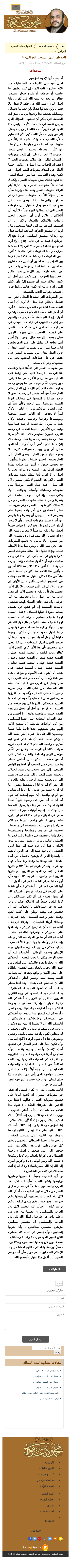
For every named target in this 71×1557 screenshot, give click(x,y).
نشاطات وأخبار (45, 1480)
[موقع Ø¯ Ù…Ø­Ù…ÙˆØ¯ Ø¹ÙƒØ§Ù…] (62, 46)
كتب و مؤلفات (46, 1474)
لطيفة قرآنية (47, 1486)
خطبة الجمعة (46, 46)
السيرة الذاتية (46, 1468)
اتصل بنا (49, 1521)
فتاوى (50, 1505)
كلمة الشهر (47, 1493)
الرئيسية (49, 1462)
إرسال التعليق (35, 1339)
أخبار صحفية (47, 1511)
